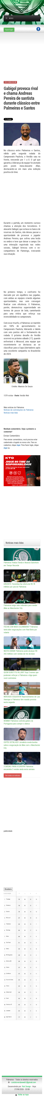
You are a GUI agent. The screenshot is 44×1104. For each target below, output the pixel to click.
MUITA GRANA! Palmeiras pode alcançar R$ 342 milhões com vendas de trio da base (20, 652)
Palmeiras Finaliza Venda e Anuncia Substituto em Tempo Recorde (21, 564)
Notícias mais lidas (11, 413)
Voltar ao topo (23, 1094)
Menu (11, 18)
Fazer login (9, 30)
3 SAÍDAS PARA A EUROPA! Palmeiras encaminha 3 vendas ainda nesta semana (19, 767)
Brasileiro (8, 889)
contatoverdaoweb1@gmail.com (23, 1082)
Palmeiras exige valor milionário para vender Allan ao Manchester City (20, 606)
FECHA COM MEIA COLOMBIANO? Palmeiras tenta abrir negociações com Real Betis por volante (21, 630)
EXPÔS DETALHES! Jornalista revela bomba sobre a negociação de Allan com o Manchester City (22, 745)
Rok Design (26, 1086)
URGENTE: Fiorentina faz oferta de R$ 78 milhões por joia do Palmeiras (19, 585)
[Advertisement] (24, 3)
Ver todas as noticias (12, 775)
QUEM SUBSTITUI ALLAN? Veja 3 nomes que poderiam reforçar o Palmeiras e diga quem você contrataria (21, 675)
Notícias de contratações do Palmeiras (18, 410)
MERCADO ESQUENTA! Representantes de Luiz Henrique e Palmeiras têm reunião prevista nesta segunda (22, 700)
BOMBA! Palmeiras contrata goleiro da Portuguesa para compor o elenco (18, 722)
